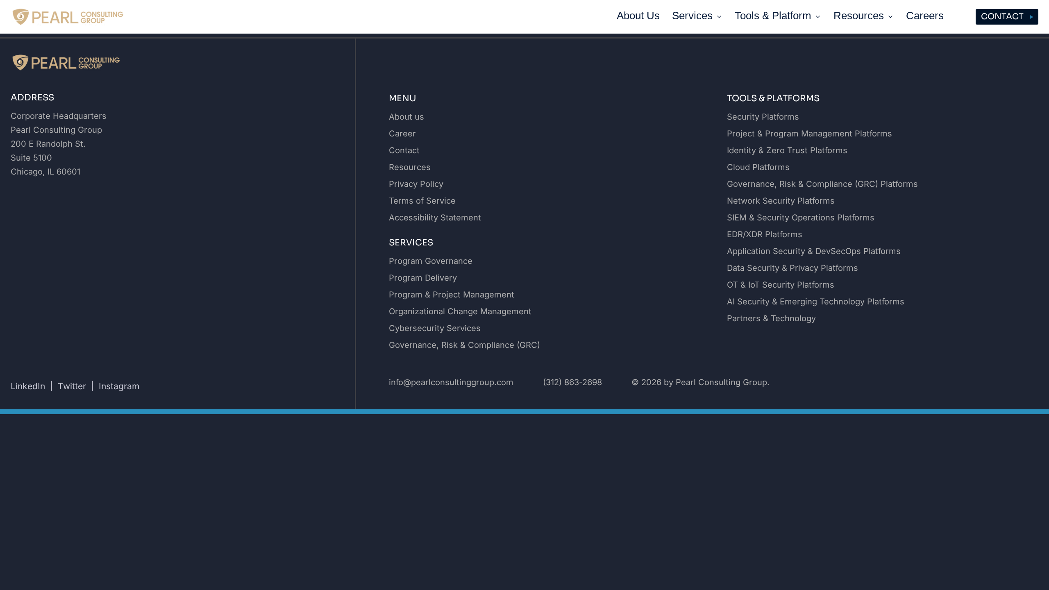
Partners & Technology (771, 318)
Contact (1002, 16)
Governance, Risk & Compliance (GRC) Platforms (822, 184)
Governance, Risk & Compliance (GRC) (464, 345)
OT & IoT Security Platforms (780, 285)
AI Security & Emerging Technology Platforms (815, 301)
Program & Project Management (451, 295)
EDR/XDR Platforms (764, 234)
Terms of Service (422, 201)
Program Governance (430, 261)
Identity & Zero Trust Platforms (787, 150)
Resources (410, 167)
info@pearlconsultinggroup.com (451, 382)
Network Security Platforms (781, 201)
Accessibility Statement (435, 217)
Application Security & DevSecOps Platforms (814, 251)
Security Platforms (763, 117)
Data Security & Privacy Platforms (792, 268)
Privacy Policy (416, 184)
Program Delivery (423, 278)
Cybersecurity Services (435, 328)
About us (406, 117)
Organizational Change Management (460, 311)
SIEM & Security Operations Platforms (800, 217)
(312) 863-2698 (572, 382)
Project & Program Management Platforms (809, 133)
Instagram (119, 386)
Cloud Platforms (758, 167)
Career (402, 133)
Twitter (72, 386)
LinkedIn (28, 386)
